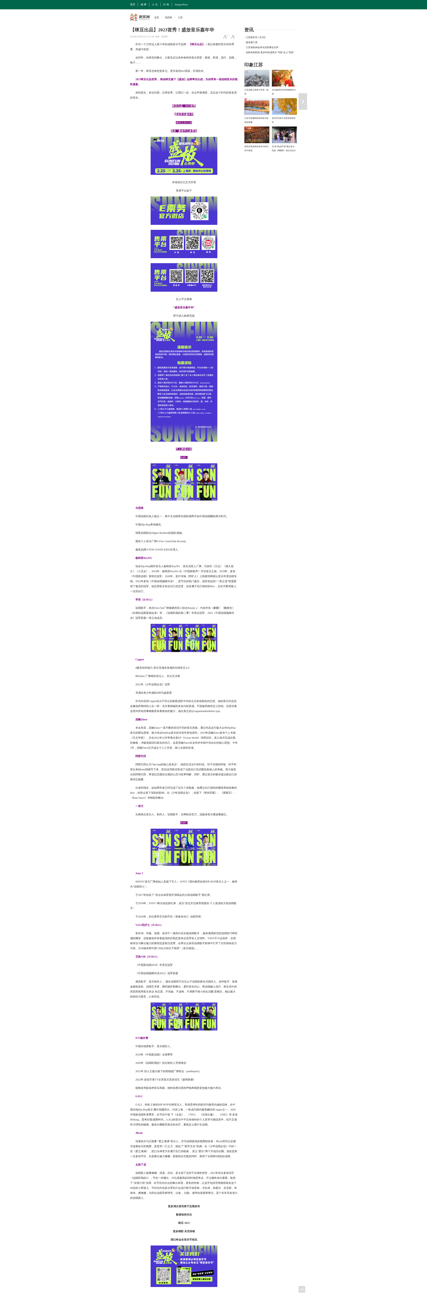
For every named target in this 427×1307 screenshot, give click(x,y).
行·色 (166, 4)
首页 (132, 4)
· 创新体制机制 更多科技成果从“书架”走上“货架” (269, 52)
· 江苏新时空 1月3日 (255, 37)
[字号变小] (233, 36)
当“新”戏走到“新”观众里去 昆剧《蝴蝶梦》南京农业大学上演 (284, 150)
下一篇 (303, 101)
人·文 (155, 4)
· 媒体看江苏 (251, 42)
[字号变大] (225, 36)
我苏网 (168, 17)
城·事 (143, 4)
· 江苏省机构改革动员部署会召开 (261, 47)
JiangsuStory (181, 4)
